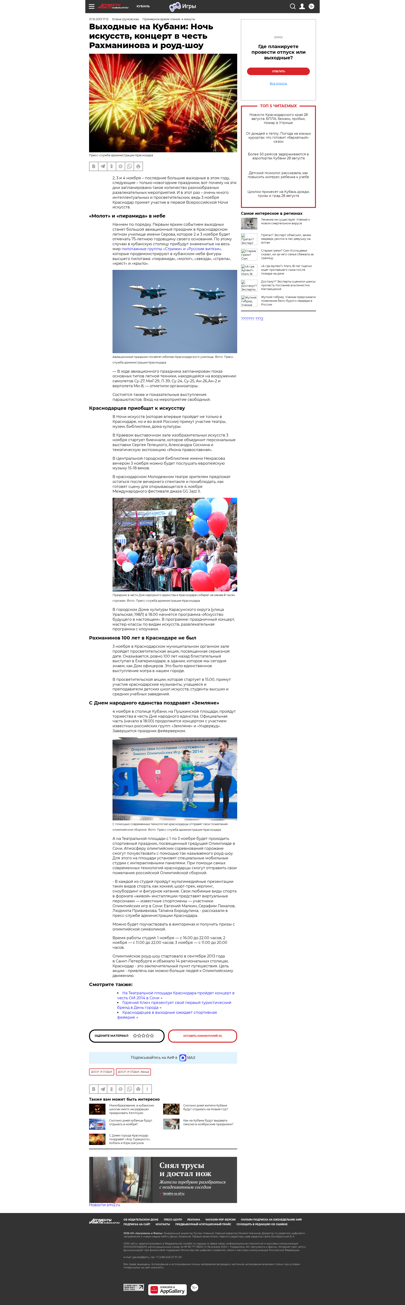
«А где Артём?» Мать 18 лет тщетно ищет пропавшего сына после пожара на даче (286, 269)
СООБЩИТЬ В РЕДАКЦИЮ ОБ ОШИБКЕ (262, 1224)
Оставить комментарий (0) (202, 1035)
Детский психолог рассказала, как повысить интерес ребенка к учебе (278, 175)
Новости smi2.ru (104, 1205)
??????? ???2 (252, 319)
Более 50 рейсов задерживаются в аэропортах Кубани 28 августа (278, 156)
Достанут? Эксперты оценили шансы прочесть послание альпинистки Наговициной (288, 285)
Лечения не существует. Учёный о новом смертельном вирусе (285, 221)
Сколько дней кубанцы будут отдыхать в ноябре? (130, 1122)
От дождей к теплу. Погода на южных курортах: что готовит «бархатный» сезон (278, 138)
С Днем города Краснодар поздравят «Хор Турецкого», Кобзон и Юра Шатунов (129, 1139)
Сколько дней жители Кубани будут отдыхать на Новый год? (205, 1107)
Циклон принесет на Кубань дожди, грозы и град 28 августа (279, 194)
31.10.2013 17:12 (99, 19)
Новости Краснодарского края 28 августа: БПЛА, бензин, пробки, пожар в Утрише (278, 119)
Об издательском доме (141, 1219)
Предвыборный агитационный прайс (203, 1224)
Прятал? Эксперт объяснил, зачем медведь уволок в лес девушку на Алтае (286, 238)
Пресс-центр (173, 1219)
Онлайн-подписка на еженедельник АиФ (271, 1219)
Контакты (163, 1224)
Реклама (193, 1219)
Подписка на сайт (137, 1224)
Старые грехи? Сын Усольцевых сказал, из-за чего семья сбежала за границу (287, 254)
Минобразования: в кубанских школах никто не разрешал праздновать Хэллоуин (131, 1109)
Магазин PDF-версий (221, 1219)
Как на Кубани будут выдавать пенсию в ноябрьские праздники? (208, 1122)
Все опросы (278, 83)
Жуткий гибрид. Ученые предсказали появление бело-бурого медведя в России (288, 300)
